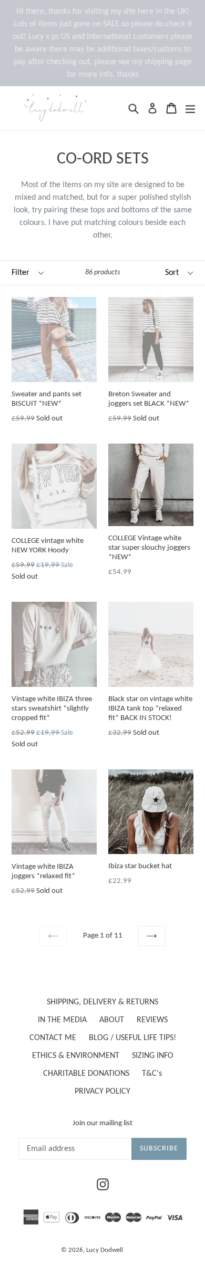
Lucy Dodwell (104, 1250)
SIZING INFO (152, 1056)
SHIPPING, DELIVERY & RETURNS (102, 1002)
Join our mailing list (102, 1123)
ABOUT (111, 1020)
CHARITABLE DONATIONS (86, 1074)
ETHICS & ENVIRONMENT (75, 1056)
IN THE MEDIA (62, 1020)
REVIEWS (152, 1020)
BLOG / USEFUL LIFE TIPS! (132, 1038)
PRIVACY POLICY (102, 1091)
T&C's (152, 1074)
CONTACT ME (52, 1038)
